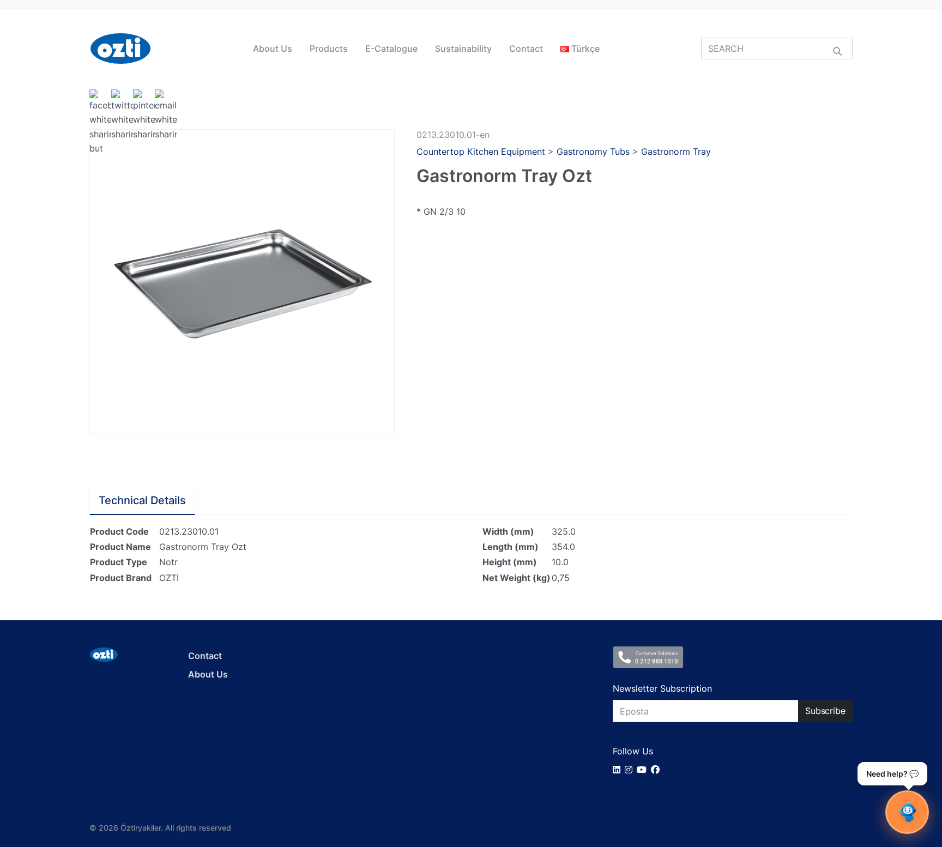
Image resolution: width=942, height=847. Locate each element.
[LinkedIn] (619, 769)
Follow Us (633, 751)
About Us (272, 48)
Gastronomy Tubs (593, 151)
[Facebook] (657, 769)
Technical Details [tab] (142, 500)
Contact (526, 48)
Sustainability (463, 48)
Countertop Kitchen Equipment (480, 151)
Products (329, 48)
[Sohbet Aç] (907, 812)
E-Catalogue (391, 48)
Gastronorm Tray (676, 151)
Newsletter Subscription (662, 688)
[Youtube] (644, 769)
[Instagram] (631, 769)
